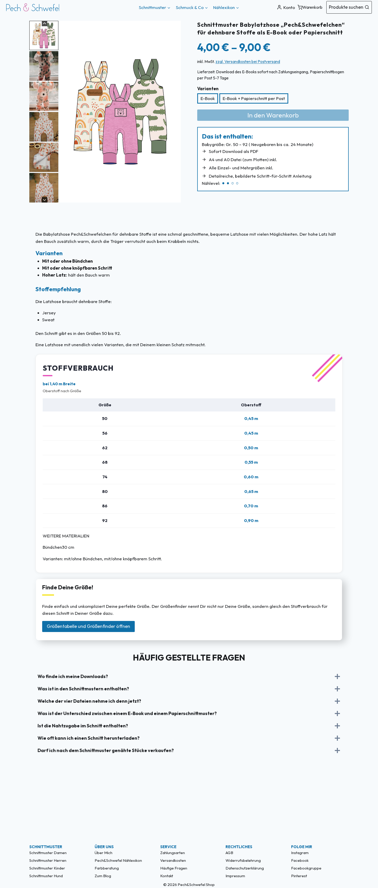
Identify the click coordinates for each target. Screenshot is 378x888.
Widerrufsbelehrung (243, 860)
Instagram (300, 852)
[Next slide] (176, 116)
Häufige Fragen (173, 868)
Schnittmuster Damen (48, 852)
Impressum (235, 875)
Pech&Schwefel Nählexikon (118, 860)
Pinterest (299, 875)
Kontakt (166, 875)
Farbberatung (107, 868)
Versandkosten (173, 860)
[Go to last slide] (64, 116)
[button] (43, 35)
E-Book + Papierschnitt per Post (254, 98)
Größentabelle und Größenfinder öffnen (88, 626)
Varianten (208, 88)
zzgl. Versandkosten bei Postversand (247, 61)
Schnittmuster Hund (46, 875)
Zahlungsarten (172, 852)
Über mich (103, 852)
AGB (229, 852)
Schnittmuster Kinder (47, 868)
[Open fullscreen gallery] (176, 197)
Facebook (300, 860)
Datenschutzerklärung (245, 868)
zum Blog (103, 875)
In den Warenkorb (273, 115)
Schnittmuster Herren (47, 860)
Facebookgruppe (306, 868)
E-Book (208, 98)
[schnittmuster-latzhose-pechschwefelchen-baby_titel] (120, 112)
